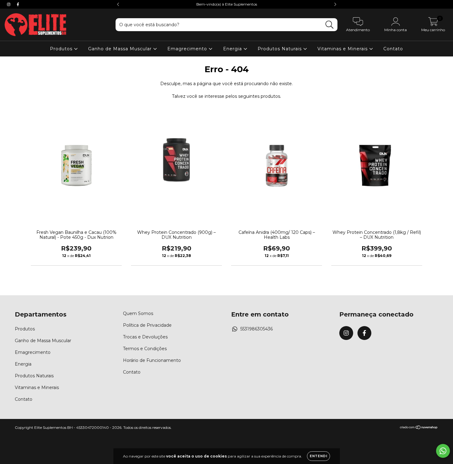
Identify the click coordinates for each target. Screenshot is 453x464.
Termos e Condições (145, 348)
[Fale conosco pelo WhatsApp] (443, 451)
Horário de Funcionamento (152, 360)
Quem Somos (138, 313)
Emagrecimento (188, 49)
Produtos (62, 49)
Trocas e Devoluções (145, 337)
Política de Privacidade (147, 325)
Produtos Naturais (280, 49)
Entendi (318, 456)
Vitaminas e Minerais (343, 49)
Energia (233, 49)
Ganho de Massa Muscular (120, 49)
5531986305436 (256, 329)
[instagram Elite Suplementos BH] (9, 4)
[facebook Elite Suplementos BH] (18, 4)
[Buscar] (329, 25)
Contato (393, 49)
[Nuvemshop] (419, 428)
